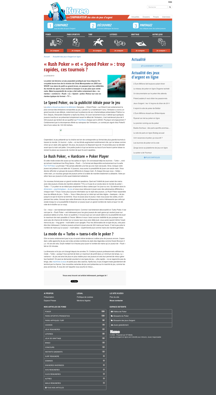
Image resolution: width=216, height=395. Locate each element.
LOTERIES (49, 334)
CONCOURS (49, 347)
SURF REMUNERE (52, 356)
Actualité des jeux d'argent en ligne (67, 56)
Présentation (49, 297)
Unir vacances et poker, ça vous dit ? (148, 137)
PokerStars (81, 120)
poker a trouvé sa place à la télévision (61, 107)
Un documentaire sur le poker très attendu (150, 93)
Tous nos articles (55, 387)
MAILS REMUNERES (53, 383)
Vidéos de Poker (119, 311)
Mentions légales (83, 300)
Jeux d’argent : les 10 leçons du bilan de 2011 (151, 103)
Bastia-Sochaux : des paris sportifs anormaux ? (152, 128)
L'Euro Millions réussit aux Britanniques (149, 113)
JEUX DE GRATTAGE (53, 338)
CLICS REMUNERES (53, 374)
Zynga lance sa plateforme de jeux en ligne (150, 147)
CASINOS (48, 325)
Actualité (139, 59)
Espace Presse (50, 300)
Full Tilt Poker (49, 165)
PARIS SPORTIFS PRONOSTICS (57, 316)
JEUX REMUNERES (52, 329)
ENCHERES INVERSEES (54, 365)
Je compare (54, 50)
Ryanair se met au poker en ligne (146, 118)
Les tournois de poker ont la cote (146, 142)
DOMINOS (49, 360)
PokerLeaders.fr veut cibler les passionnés (150, 98)
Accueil (47, 56)
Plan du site (114, 297)
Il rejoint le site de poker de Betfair (146, 108)
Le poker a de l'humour (142, 152)
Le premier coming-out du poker (146, 123)
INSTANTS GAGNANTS (54, 352)
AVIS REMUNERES (52, 369)
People (156, 17)
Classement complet (153, 66)
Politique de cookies (85, 297)
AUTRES (48, 378)
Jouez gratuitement (120, 325)
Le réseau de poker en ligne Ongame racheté (151, 88)
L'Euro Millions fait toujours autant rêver (149, 83)
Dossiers (146, 17)
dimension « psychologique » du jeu (58, 189)
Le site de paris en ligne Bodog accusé (148, 133)
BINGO (47, 343)
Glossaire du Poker (121, 316)
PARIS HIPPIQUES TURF (54, 320)
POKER (48, 311)
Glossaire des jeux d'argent (124, 320)
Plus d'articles (152, 157)
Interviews (166, 17)
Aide (170, 1)
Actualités (135, 17)
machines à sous (59, 261)
